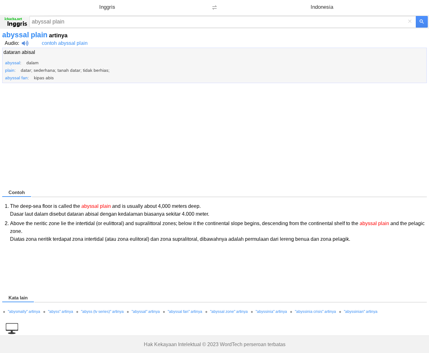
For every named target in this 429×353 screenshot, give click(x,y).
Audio (11, 43)
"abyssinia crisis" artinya (315, 311)
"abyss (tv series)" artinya (102, 311)
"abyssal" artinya (146, 311)
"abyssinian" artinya (360, 311)
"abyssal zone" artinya (229, 311)
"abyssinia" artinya (271, 311)
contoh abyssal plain (65, 43)
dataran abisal (19, 52)
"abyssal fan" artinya (185, 311)
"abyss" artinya (60, 311)
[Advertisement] (190, 139)
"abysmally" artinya (24, 311)
